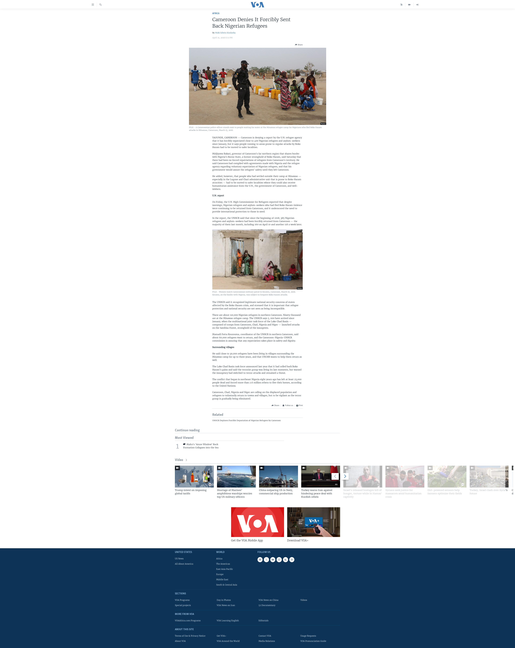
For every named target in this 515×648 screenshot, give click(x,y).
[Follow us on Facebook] (260, 559)
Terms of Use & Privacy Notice (190, 636)
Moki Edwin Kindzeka (225, 33)
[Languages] (401, 5)
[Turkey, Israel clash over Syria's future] (489, 477)
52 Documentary (267, 605)
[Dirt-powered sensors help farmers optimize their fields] (447, 477)
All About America (184, 564)
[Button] (299, 44)
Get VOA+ (221, 636)
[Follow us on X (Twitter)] (266, 559)
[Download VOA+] (313, 522)
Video (179, 460)
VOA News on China (268, 600)
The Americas (223, 564)
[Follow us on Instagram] (279, 559)
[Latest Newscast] (418, 5)
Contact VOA (265, 636)
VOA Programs (182, 600)
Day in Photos (224, 600)
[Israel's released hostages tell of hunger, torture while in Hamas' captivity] (362, 477)
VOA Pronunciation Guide (313, 641)
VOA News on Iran (226, 605)
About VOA (180, 641)
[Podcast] (291, 559)
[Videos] (409, 5)
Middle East (222, 579)
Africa (215, 13)
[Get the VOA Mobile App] (257, 522)
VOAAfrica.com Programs (188, 620)
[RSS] (285, 559)
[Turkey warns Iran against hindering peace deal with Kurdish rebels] (320, 477)
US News (179, 558)
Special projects (183, 605)
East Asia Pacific (224, 569)
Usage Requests (308, 636)
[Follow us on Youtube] (272, 559)
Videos (303, 600)
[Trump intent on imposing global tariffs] (194, 477)
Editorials (263, 620)
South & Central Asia (226, 585)
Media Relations (267, 641)
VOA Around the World (228, 641)
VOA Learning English (228, 620)
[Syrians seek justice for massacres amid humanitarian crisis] (404, 477)
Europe (219, 574)
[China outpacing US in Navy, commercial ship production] (278, 477)
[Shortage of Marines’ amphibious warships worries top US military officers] (236, 477)
